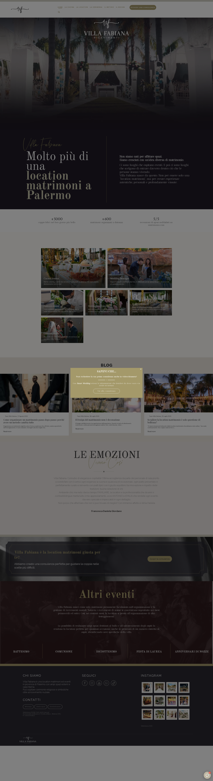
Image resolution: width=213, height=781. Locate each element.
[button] (207, 775)
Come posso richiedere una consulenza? (194, 746)
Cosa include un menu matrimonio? (197, 752)
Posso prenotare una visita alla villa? (195, 738)
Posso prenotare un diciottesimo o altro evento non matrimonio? (197, 766)
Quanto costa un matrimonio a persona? (195, 759)
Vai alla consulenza (107, 391)
